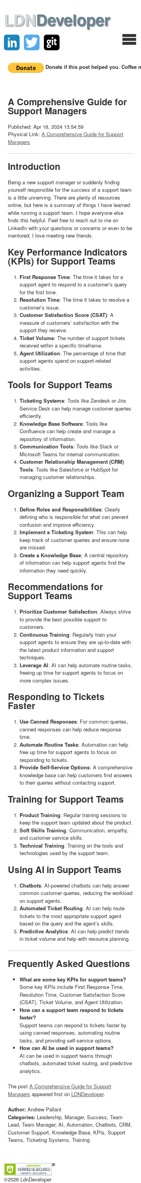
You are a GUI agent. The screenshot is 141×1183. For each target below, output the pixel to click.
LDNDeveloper (87, 1094)
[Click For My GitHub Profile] (52, 43)
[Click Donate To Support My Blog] (26, 66)
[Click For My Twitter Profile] (32, 43)
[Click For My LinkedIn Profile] (12, 43)
